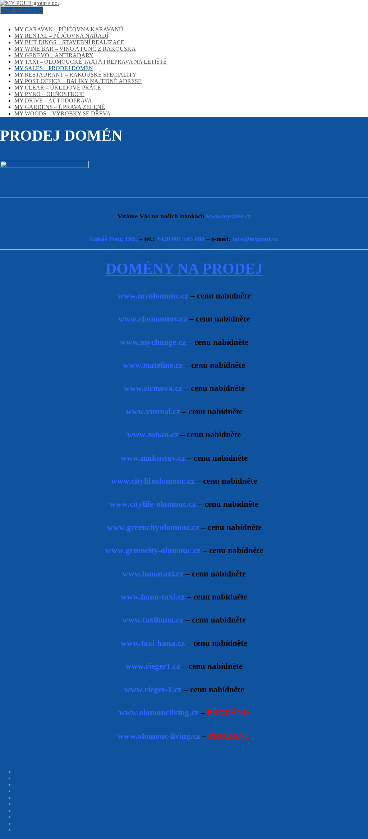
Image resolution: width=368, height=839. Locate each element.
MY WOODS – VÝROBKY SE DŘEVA (62, 113)
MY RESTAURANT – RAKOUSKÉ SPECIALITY (75, 75)
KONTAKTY (30, 823)
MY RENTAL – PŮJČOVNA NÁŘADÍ (61, 36)
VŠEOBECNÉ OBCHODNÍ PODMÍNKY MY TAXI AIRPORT (90, 791)
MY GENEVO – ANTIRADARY (53, 55)
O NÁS (23, 772)
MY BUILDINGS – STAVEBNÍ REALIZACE (69, 42)
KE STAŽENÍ (31, 804)
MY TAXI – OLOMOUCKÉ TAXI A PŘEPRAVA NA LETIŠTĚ (90, 62)
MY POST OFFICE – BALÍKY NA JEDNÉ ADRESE (78, 81)
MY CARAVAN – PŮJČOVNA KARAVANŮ (68, 29)
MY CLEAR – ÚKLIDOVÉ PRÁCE (57, 88)
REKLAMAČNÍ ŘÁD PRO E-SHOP (58, 784)
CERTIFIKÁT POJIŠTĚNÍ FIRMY (55, 830)
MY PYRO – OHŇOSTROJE (49, 94)
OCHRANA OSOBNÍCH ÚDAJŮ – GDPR (66, 797)
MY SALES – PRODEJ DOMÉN (53, 68)
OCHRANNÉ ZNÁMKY (44, 810)
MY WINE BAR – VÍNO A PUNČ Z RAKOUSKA (75, 49)
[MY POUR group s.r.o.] (29, 3)
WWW (22, 817)
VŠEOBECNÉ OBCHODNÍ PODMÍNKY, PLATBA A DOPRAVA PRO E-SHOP (110, 778)
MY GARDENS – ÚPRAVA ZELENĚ (59, 107)
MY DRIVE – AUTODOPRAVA (53, 100)
